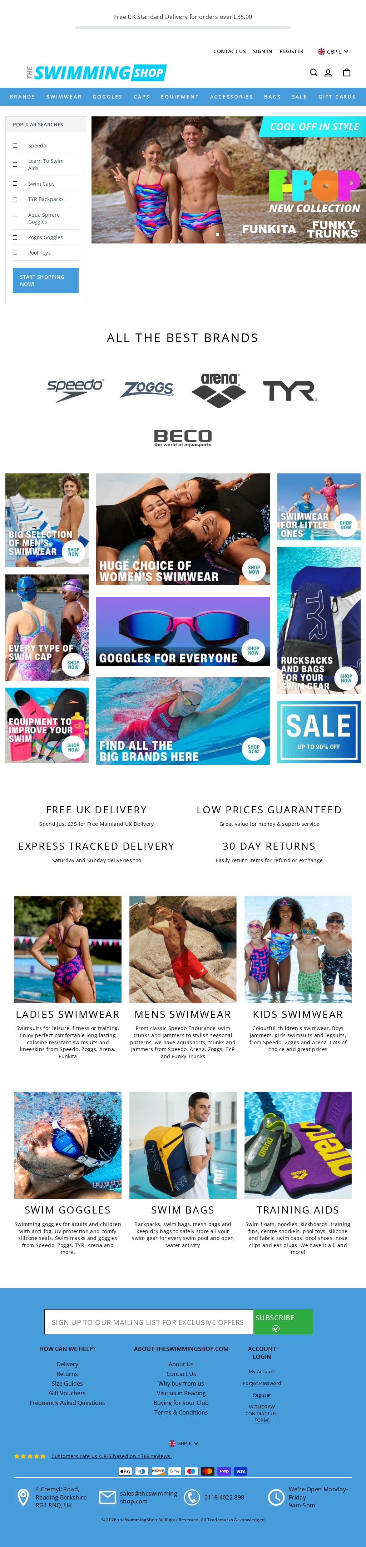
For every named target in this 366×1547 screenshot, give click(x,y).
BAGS (272, 96)
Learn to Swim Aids (46, 164)
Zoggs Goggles (45, 237)
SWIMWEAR (64, 96)
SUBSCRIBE (275, 1317)
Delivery (67, 1364)
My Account (262, 1371)
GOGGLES (108, 96)
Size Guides (67, 1383)
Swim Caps (41, 183)
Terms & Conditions (181, 1412)
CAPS (142, 96)
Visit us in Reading (181, 1393)
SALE (300, 96)
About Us (181, 1364)
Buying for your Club (181, 1403)
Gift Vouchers (67, 1393)
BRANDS (23, 96)
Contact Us (229, 51)
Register (291, 51)
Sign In (262, 51)
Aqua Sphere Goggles (44, 218)
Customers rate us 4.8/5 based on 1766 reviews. (111, 1456)
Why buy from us (181, 1383)
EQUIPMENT (180, 96)
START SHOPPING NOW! (42, 280)
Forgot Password (262, 1383)
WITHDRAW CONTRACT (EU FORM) (262, 1413)
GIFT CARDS (337, 96)
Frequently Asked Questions (67, 1403)
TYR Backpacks (46, 199)
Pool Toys (39, 252)
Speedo (37, 145)
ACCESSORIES (232, 96)
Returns (67, 1374)
